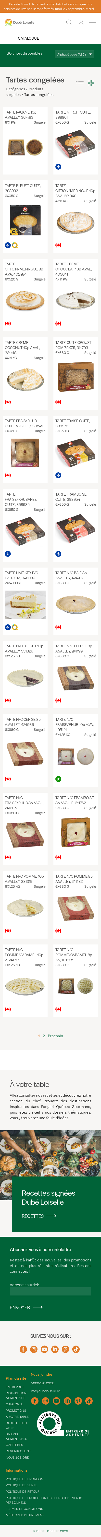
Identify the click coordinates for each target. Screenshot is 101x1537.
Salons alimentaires (16, 1436)
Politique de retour (23, 1491)
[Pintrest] (65, 1351)
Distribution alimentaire (16, 1395)
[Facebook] (23, 1351)
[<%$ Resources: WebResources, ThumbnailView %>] (91, 83)
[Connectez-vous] (81, 22)
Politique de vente (22, 1485)
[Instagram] (34, 1351)
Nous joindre (17, 1457)
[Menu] (92, 22)
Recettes (33, 1216)
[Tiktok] (76, 1351)
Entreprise (15, 1387)
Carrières (14, 1445)
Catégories (15, 89)
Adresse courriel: (24, 1284)
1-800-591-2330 (42, 1383)
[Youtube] (44, 1351)
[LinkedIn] (55, 1351)
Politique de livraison (24, 1479)
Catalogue (28, 38)
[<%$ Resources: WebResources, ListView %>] (80, 83)
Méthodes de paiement (25, 1515)
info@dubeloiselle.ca (46, 1391)
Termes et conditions (24, 1508)
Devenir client (18, 1451)
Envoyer (20, 1307)
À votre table (17, 1416)
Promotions (16, 1410)
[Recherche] (68, 22)
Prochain (55, 1035)
